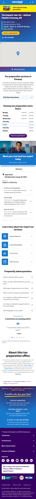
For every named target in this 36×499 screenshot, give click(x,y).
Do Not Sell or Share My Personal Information (16, 488)
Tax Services (6, 435)
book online (27, 365)
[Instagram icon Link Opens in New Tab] (7, 461)
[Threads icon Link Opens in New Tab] (26, 461)
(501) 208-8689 (9, 37)
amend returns (8, 368)
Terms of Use (17, 485)
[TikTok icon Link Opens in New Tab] (21, 461)
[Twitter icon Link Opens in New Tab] (12, 461)
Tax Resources (6, 440)
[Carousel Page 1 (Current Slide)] (12, 337)
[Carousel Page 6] (23, 337)
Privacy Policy (6, 485)
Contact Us (27, 485)
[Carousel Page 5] (21, 337)
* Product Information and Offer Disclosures (16, 432)
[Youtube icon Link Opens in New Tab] (17, 461)
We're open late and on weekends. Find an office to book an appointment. (15, 468)
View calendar (8, 29)
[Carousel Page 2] (14, 337)
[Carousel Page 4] (19, 337)
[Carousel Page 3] (16, 337)
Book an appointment (11, 33)
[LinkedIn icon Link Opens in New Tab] (31, 461)
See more (18, 374)
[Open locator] (32, 2)
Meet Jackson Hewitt (8, 446)
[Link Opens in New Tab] (10, 478)
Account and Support (8, 451)
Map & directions (18, 69)
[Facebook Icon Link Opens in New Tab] (3, 461)
